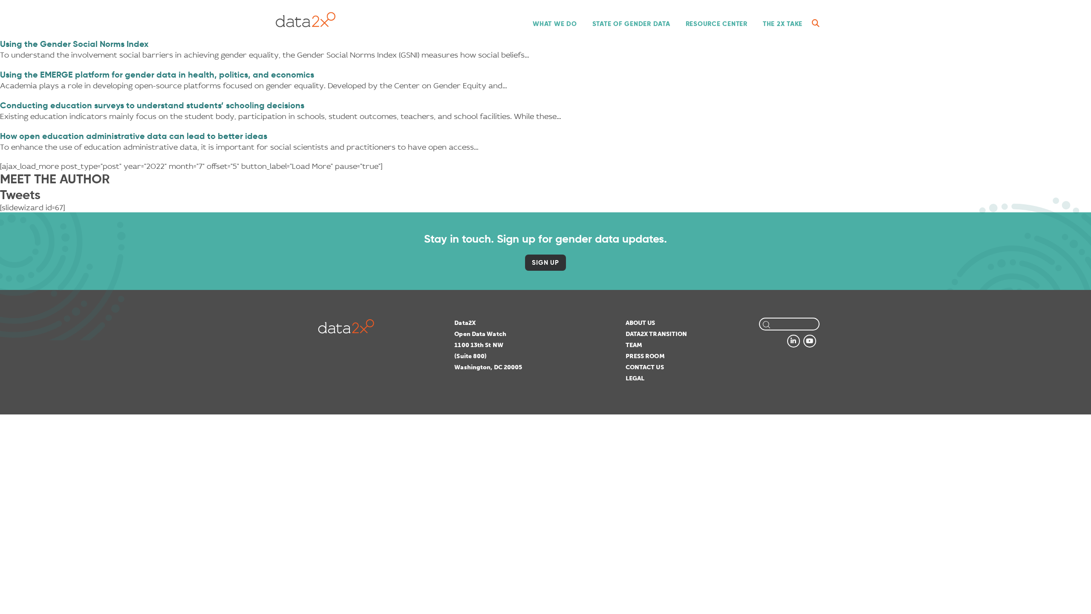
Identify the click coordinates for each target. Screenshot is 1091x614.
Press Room (645, 356)
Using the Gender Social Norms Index (74, 43)
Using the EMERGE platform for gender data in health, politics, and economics (157, 74)
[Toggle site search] (816, 23)
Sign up (545, 262)
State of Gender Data (631, 24)
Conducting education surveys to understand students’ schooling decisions (152, 105)
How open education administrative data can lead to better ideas (133, 136)
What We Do (555, 24)
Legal (635, 378)
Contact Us (645, 367)
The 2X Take (782, 24)
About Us (640, 323)
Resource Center (717, 24)
